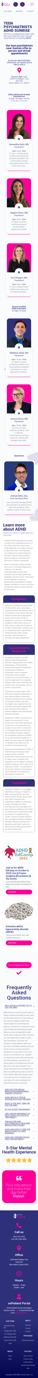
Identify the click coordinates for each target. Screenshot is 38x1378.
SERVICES (19, 11)
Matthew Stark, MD (10, 1337)
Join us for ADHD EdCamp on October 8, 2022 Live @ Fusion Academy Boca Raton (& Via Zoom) (18, 873)
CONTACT (30, 11)
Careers (28, 1328)
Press (10, 1356)
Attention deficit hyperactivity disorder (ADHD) (17, 929)
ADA (28, 1368)
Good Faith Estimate (28, 1365)
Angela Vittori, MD (10, 1331)
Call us (19, 1232)
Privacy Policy (28, 1359)
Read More (12, 892)
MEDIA (10, 1351)
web (16, 1310)
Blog (10, 1359)
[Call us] (19, 1225)
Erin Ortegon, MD (10, 1334)
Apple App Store (21, 1313)
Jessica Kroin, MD (10, 1340)
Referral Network (28, 1340)
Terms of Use (28, 1356)
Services (28, 1325)
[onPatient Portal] (19, 1296)
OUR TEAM (8, 11)
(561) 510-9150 (19, 1237)
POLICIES (28, 1351)
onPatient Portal (19, 1303)
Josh (10, 1343)
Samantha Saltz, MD (9, 1327)
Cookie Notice (28, 1362)
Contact (28, 1331)
